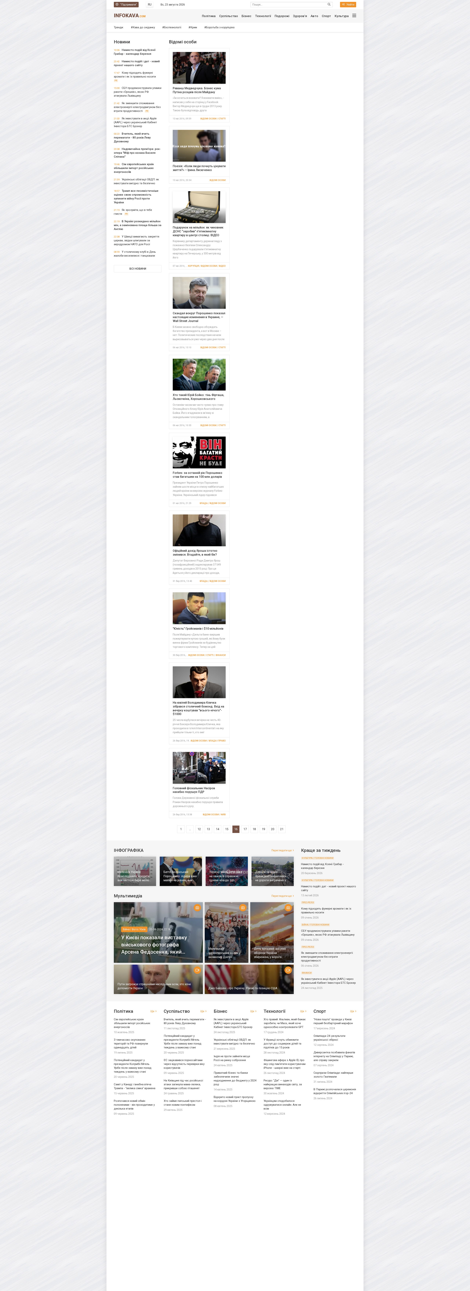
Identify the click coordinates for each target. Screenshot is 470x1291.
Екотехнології (172, 27)
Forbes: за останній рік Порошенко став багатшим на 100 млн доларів (197, 474)
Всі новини (137, 268)
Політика (209, 16)
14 (217, 829)
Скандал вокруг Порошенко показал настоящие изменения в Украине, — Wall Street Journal (199, 317)
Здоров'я (300, 16)
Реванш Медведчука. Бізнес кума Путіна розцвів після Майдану (197, 90)
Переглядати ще (282, 850)
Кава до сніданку (144, 27)
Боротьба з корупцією (220, 27)
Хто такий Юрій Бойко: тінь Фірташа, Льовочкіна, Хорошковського (198, 397)
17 (245, 829)
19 (263, 829)
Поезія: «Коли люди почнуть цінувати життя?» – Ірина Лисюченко (199, 168)
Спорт (326, 16)
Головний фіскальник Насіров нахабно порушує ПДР (194, 790)
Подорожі (282, 16)
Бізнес (246, 16)
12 (199, 829)
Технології (263, 16)
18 (254, 829)
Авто (314, 16)
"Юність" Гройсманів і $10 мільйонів (198, 628)
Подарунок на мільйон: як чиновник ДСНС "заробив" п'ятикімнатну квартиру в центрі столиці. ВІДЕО (198, 231)
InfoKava (130, 15)
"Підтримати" (128, 4)
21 (281, 829)
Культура (342, 16)
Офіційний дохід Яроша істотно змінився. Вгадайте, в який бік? (195, 552)
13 (208, 829)
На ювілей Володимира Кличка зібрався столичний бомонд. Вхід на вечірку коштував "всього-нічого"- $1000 (198, 708)
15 (226, 829)
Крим (193, 27)
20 (272, 829)
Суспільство (228, 16)
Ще (152, 1011)
